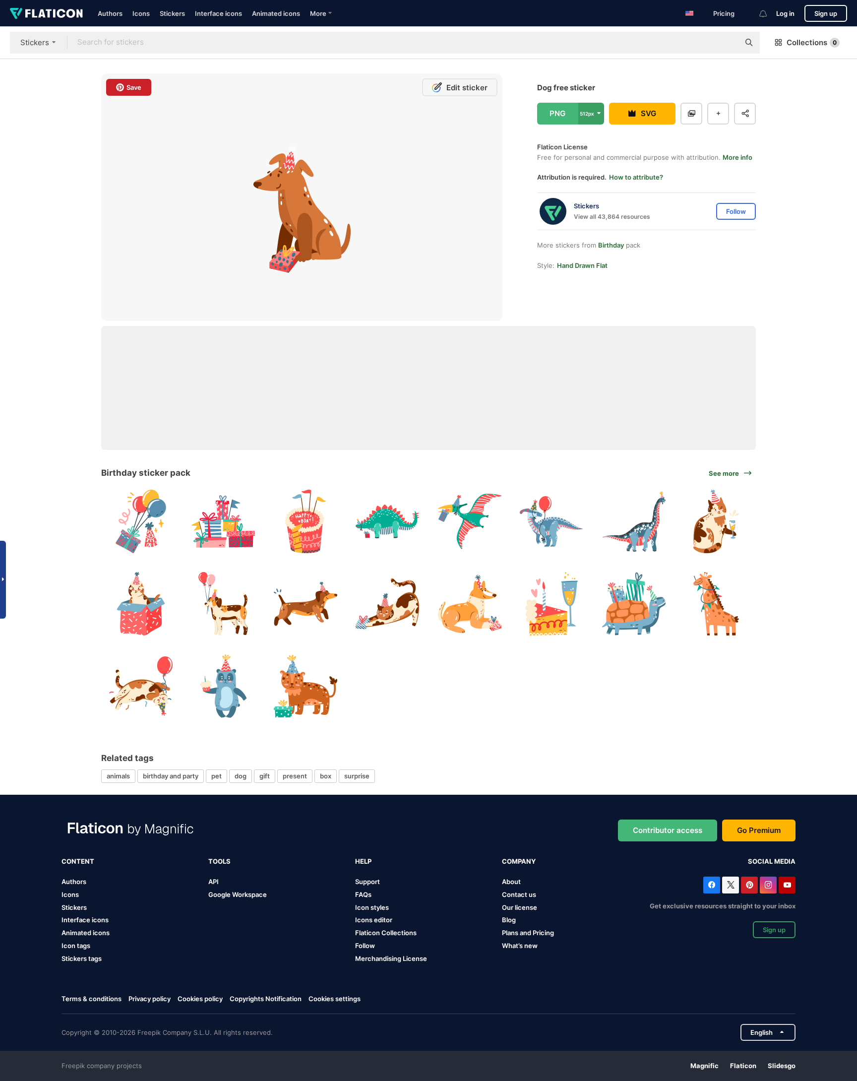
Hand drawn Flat (582, 265)
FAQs (363, 894)
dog (240, 776)
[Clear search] (727, 43)
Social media (772, 861)
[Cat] (715, 521)
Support (367, 882)
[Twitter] (730, 885)
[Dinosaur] (387, 521)
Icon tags (75, 946)
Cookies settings (334, 999)
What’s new (520, 946)
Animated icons (276, 13)
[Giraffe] (715, 604)
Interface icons (218, 13)
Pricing (724, 13)
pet (216, 776)
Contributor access (667, 830)
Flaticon (743, 1066)
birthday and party (170, 776)
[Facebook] (711, 885)
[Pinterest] (749, 885)
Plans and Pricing (528, 933)
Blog (509, 920)
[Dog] (223, 604)
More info (737, 157)
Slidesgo (782, 1066)
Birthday (611, 245)
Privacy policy (149, 999)
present (295, 776)
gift (264, 776)
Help (363, 861)
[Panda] (223, 685)
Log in (785, 13)
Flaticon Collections (386, 933)
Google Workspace (237, 894)
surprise (356, 776)
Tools (219, 861)
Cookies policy (200, 999)
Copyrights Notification (266, 999)
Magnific (704, 1066)
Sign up (825, 13)
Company (519, 861)
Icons (141, 13)
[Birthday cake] (305, 521)
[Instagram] (768, 885)
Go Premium (759, 830)
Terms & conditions (91, 999)
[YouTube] (787, 885)
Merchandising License (391, 958)
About (511, 882)
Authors (110, 13)
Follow (365, 946)
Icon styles (372, 907)
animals (118, 776)
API (213, 882)
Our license (519, 907)
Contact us (519, 894)
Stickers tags (81, 958)
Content (77, 861)
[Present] (141, 521)
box (325, 776)
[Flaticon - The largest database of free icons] (46, 13)
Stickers (172, 13)
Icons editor (373, 920)
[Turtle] (634, 604)
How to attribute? (636, 177)
